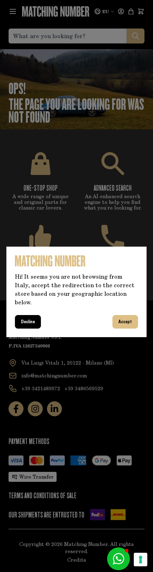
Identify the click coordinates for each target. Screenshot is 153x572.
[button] (118, 558)
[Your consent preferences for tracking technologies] (140, 559)
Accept (125, 322)
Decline (28, 322)
